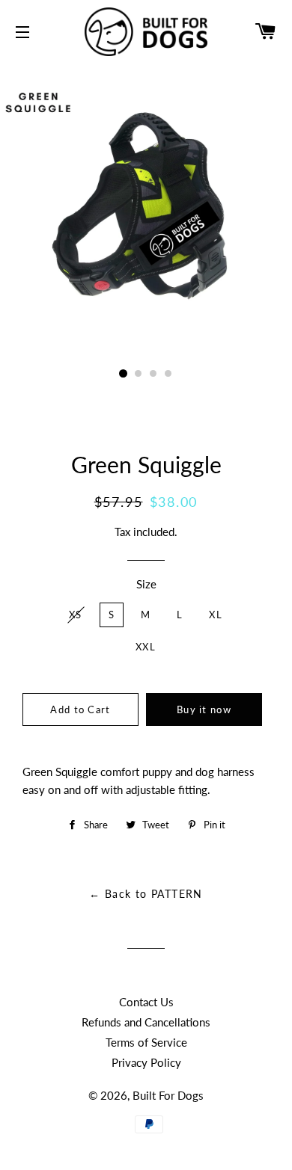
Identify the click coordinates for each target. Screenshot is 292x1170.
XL (215, 615)
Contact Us (146, 1002)
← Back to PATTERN (146, 893)
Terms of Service (146, 1042)
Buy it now (204, 709)
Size (146, 584)
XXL (146, 647)
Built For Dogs (168, 1095)
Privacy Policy (146, 1062)
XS (75, 615)
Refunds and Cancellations (146, 1022)
